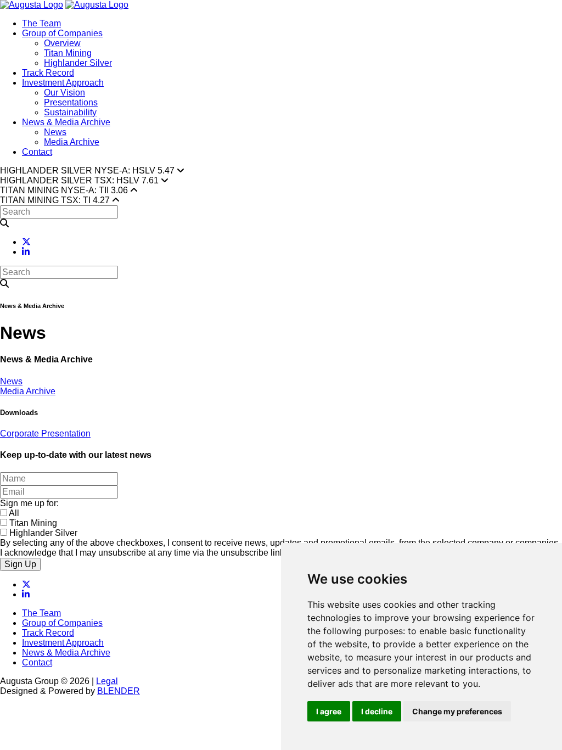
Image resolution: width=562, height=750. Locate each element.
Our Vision (64, 92)
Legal (107, 681)
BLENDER (118, 691)
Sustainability (70, 112)
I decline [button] (376, 711)
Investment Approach (63, 82)
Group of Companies (62, 33)
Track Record (48, 72)
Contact (37, 151)
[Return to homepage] (31, 4)
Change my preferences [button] (457, 711)
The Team (41, 23)
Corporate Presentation (45, 433)
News (55, 132)
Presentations (71, 102)
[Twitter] (26, 242)
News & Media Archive (66, 122)
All (14, 513)
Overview (62, 43)
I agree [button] (328, 711)
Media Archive (71, 142)
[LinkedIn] (26, 251)
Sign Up (20, 564)
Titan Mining (68, 53)
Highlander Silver (78, 63)
